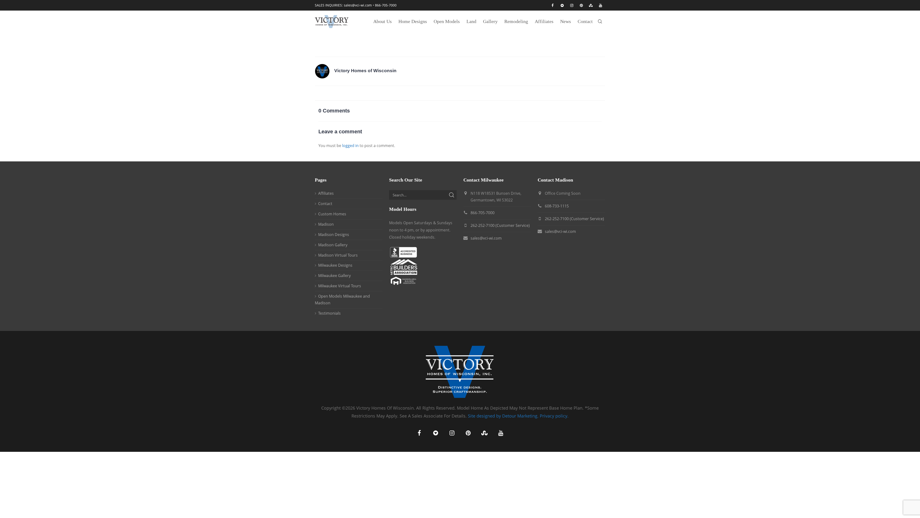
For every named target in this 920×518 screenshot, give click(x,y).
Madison (326, 224)
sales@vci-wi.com (358, 5)
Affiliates (326, 193)
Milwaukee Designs (335, 265)
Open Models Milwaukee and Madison (342, 300)
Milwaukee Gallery (334, 275)
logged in (350, 145)
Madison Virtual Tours (338, 255)
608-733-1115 (557, 206)
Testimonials (329, 313)
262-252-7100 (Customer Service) (500, 225)
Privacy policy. (554, 416)
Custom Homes (332, 214)
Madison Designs (333, 234)
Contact (325, 203)
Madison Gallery (332, 244)
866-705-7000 (386, 5)
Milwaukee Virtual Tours (339, 285)
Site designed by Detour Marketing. (503, 416)
